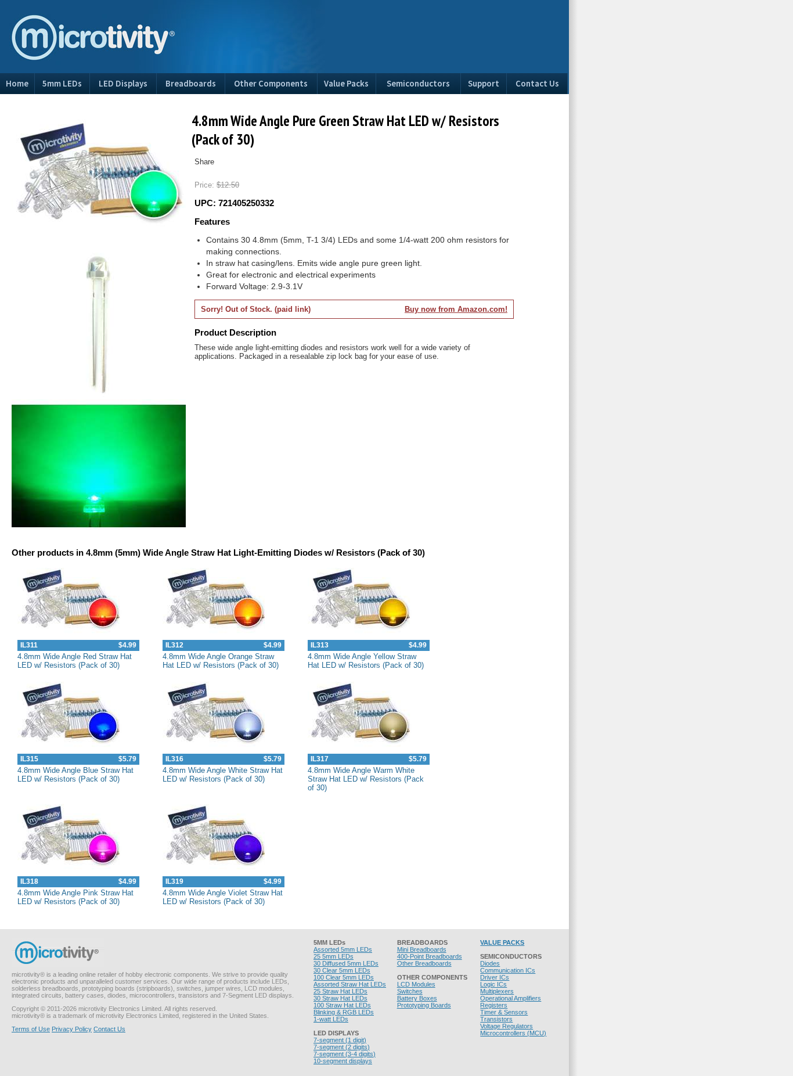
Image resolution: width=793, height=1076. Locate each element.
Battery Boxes (417, 998)
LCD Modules (416, 984)
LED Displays (123, 83)
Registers (493, 1005)
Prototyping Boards (424, 1005)
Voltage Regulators (506, 1026)
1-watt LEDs (330, 1019)
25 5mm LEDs (333, 956)
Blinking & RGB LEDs (343, 1012)
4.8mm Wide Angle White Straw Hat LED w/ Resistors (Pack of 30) (223, 774)
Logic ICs (493, 984)
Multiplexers (497, 991)
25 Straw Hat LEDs (340, 991)
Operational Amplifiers (510, 998)
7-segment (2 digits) (341, 1046)
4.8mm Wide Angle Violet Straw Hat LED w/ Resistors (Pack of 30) (223, 897)
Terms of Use (31, 1028)
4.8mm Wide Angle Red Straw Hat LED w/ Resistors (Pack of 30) (74, 661)
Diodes (490, 963)
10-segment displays (342, 1060)
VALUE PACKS (502, 942)
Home (17, 83)
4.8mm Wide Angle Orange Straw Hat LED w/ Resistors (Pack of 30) (221, 661)
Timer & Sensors (504, 1012)
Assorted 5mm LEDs (342, 949)
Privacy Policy (72, 1028)
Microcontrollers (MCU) (513, 1033)
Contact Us (537, 83)
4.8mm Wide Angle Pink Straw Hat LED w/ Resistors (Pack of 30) (75, 897)
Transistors (496, 1019)
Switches (410, 991)
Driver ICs (494, 977)
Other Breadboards (424, 963)
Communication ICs (507, 970)
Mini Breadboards (421, 949)
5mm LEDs (62, 83)
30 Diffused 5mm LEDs (346, 963)
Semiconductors (418, 83)
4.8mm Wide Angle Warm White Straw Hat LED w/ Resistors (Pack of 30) (366, 779)
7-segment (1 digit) (339, 1040)
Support (483, 83)
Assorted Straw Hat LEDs (349, 984)
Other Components (271, 83)
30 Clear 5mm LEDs (341, 970)
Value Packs (346, 83)
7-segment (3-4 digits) (344, 1053)
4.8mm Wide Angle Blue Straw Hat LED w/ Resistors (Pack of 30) (75, 774)
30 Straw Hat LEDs (340, 998)
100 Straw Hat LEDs (342, 1005)
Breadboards (190, 83)
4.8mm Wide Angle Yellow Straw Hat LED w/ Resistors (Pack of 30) (366, 661)
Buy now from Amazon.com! (456, 309)
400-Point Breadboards (429, 956)
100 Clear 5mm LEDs (343, 977)
